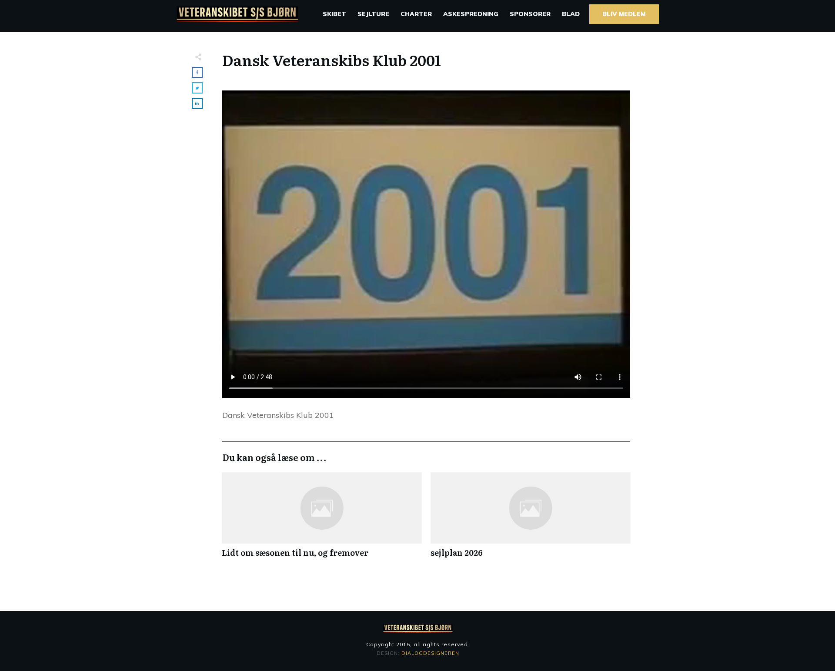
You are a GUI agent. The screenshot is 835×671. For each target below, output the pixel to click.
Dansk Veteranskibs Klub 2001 (331, 59)
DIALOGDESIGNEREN (430, 653)
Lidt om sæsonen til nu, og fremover (322, 519)
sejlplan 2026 (531, 519)
